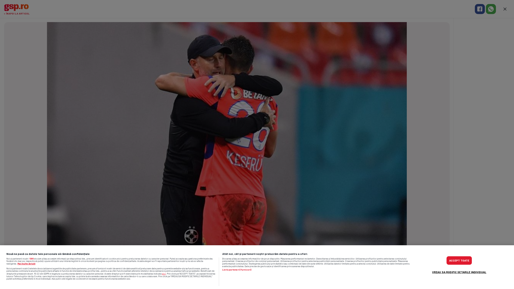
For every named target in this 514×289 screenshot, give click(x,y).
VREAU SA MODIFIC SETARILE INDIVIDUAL (459, 272)
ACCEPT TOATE (459, 260)
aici (164, 273)
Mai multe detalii (26, 263)
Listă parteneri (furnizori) (236, 270)
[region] (257, 267)
